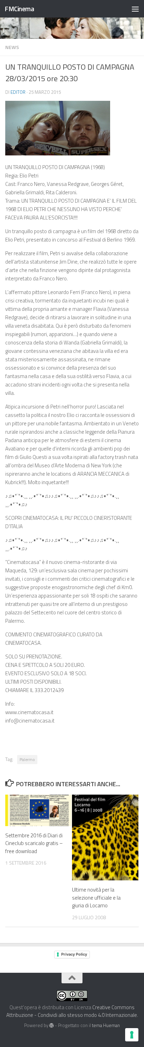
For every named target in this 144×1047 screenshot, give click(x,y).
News (12, 47)
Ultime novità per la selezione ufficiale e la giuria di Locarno (96, 897)
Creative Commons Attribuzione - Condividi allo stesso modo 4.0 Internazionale (71, 1011)
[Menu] (135, 9)
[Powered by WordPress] (51, 1025)
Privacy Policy (74, 954)
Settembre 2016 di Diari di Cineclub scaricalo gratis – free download (34, 843)
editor (18, 92)
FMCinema (19, 9)
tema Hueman (106, 1025)
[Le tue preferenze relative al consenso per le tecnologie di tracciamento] (131, 1034)
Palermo (27, 759)
